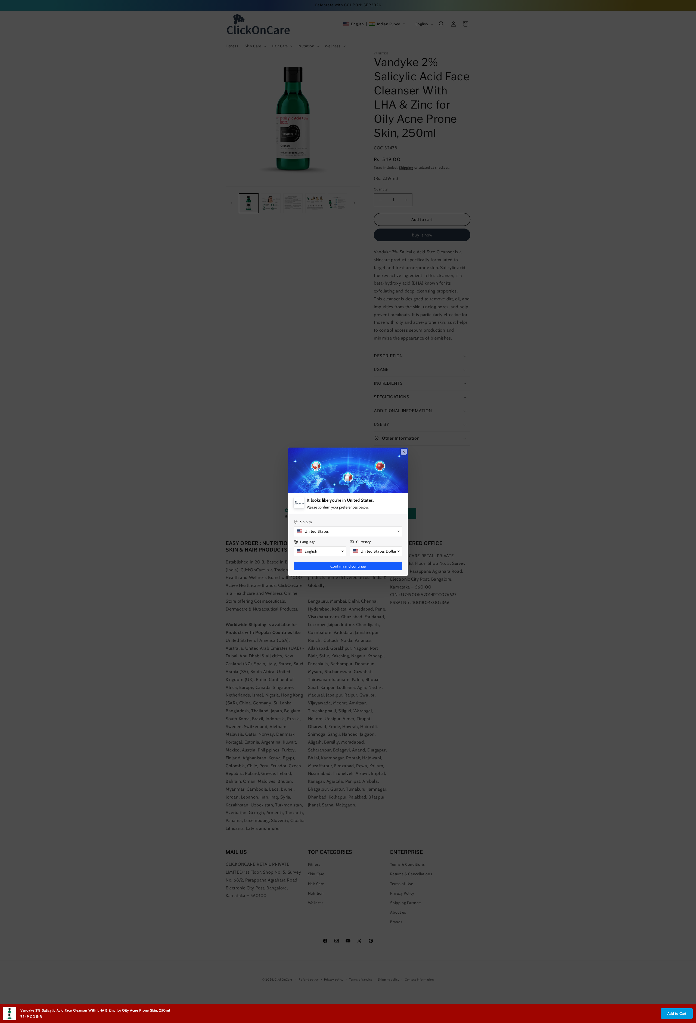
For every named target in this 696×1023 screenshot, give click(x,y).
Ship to (306, 522)
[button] (348, 531)
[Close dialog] (404, 452)
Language (308, 542)
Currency (363, 542)
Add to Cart (676, 1014)
